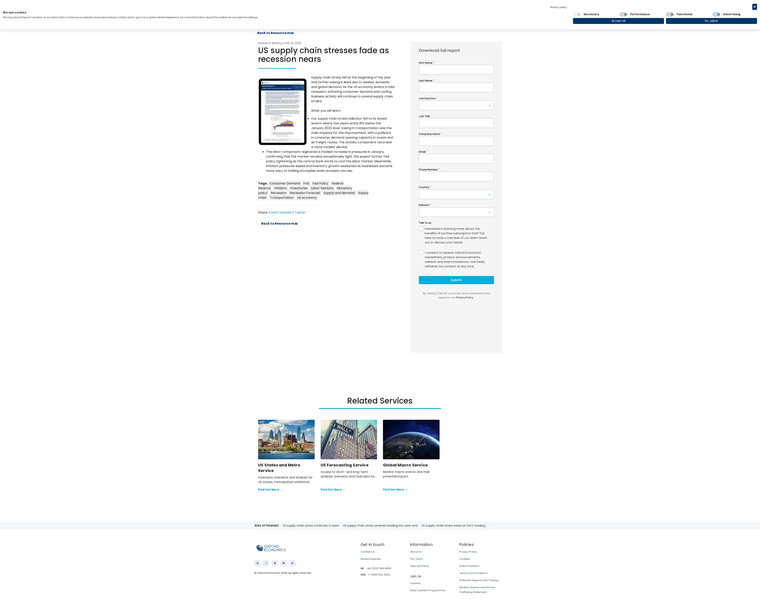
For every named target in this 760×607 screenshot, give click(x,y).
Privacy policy (558, 7)
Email (273, 212)
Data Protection (469, 566)
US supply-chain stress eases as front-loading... (454, 526)
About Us (416, 551)
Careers (415, 583)
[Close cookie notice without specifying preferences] (754, 7)
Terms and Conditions (473, 573)
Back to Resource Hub (279, 223)
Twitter (300, 212)
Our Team (416, 559)
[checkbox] (577, 14)
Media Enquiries (371, 559)
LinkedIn (285, 212)
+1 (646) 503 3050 (379, 574)
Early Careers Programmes (427, 590)
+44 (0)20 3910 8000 (378, 568)
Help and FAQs (419, 566)
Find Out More (270, 490)
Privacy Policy (468, 551)
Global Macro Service (405, 465)
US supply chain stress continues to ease (311, 526)
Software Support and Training (479, 580)
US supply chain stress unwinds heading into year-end (380, 526)
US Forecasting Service (345, 465)
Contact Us (368, 551)
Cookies (464, 559)
